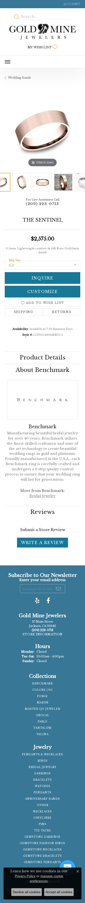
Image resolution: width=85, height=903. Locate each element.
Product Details (42, 357)
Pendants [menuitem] (42, 792)
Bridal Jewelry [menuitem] (42, 767)
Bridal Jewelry (42, 496)
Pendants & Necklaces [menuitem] (42, 754)
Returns (61, 312)
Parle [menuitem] (42, 721)
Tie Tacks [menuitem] (42, 830)
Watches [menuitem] (42, 786)
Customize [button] (42, 291)
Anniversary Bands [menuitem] (42, 798)
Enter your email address (42, 580)
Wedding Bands (19, 77)
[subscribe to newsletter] (58, 588)
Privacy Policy (25, 876)
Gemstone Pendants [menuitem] (42, 862)
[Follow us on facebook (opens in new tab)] (48, 600)
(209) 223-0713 (42, 203)
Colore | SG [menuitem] (42, 689)
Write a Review (42, 542)
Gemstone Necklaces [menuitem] (42, 849)
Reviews (42, 512)
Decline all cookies (26, 892)
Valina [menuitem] (43, 734)
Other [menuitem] (42, 805)
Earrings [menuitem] (42, 773)
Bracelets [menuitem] (42, 779)
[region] (42, 130)
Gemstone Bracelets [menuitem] (42, 855)
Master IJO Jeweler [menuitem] (42, 708)
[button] (71, 4)
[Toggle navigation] (7, 61)
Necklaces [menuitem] (42, 811)
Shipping (23, 312)
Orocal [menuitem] (42, 715)
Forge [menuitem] (42, 696)
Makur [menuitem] (42, 702)
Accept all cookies (59, 892)
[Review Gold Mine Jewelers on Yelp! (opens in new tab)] (37, 600)
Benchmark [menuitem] (42, 683)
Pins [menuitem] (42, 824)
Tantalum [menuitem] (42, 727)
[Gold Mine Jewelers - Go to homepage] (42, 31)
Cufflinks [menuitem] (42, 817)
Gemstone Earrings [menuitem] (43, 836)
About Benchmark (42, 370)
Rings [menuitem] (43, 760)
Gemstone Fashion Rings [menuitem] (42, 843)
